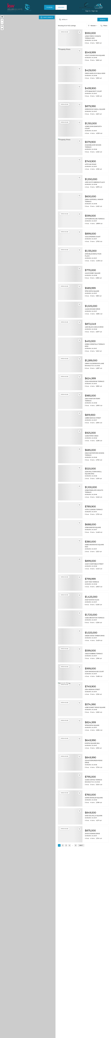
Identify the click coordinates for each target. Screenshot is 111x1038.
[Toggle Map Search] (2, 17)
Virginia (61, 7)
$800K (28, 535)
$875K (33, 527)
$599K (25, 529)
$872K (24, 533)
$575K (24, 530)
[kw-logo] (19, 7)
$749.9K (28, 532)
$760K (22, 538)
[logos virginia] (91, 6)
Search (102, 19)
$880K (33, 530)
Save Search (48, 17)
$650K (30, 524)
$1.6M (22, 534)
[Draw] (2, 26)
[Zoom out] (2, 22)
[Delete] (2, 28)
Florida (49, 7)
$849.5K (29, 526)
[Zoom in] (2, 20)
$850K (27, 539)
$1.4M (31, 532)
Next (81, 845)
